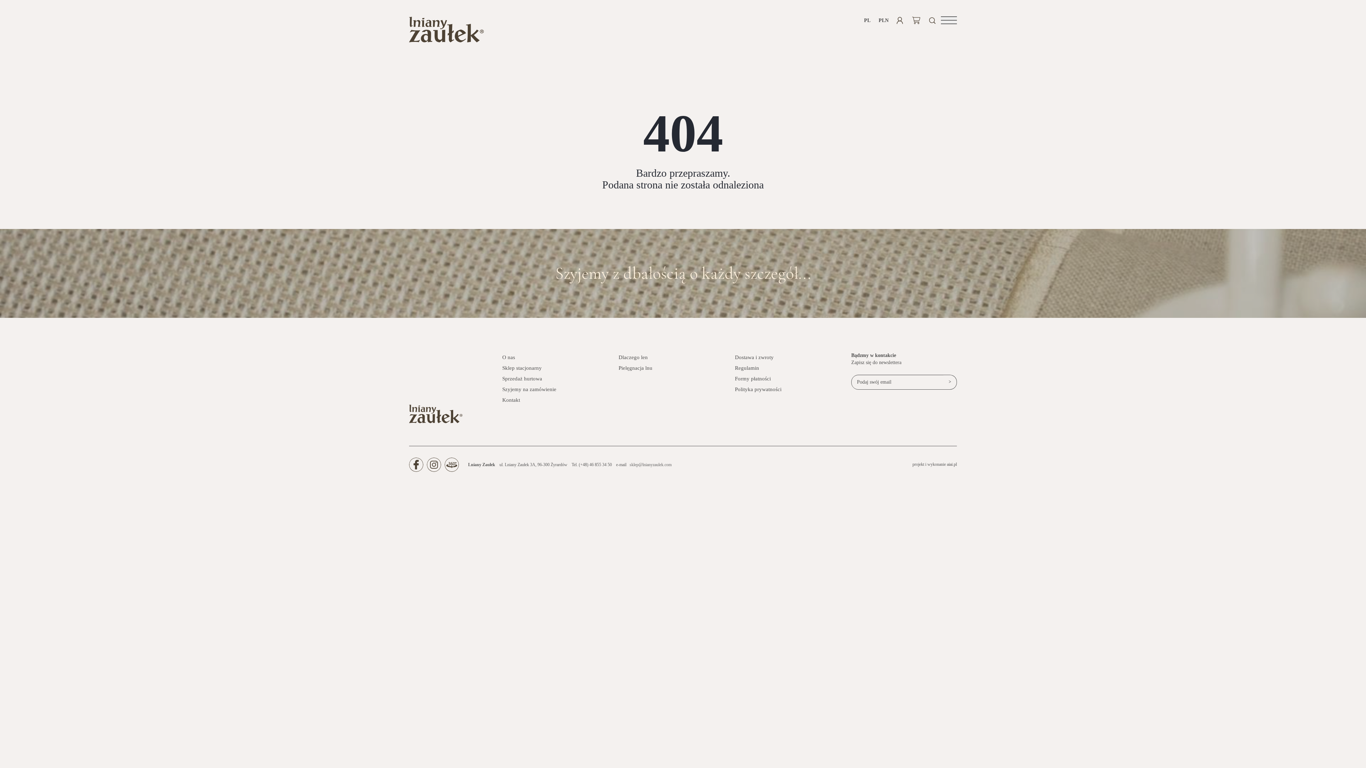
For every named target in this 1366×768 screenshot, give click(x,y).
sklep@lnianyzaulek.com (651, 464)
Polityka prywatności (758, 389)
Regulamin (747, 368)
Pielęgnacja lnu (635, 368)
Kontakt (511, 400)
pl (867, 20)
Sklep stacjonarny (522, 368)
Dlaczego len (633, 357)
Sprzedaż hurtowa (522, 379)
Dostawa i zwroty (754, 357)
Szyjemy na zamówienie (529, 389)
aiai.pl (952, 464)
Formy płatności (753, 379)
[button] (949, 20)
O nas (508, 357)
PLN (883, 20)
